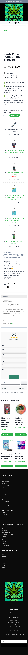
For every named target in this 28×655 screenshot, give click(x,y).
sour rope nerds (16, 257)
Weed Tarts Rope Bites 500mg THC (19, 456)
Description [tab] (5, 296)
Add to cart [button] (7, 434)
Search (24, 383)
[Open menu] (9, 23)
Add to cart (14, 115)
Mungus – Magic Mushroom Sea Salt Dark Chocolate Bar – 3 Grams (14, 220)
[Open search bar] (19, 23)
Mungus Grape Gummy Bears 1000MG (6, 456)
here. (12, 323)
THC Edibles (21, 254)
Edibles (10, 254)
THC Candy (15, 254)
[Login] (12, 22)
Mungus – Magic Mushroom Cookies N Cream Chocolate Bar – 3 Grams (14, 197)
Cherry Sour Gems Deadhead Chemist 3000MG (5, 422)
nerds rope (8, 255)
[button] (7, 283)
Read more (20, 466)
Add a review (14, 377)
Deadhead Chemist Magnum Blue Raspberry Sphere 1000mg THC (14, 153)
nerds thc (10, 257)
